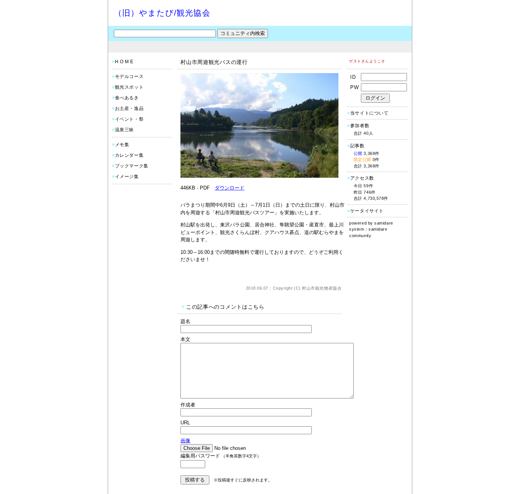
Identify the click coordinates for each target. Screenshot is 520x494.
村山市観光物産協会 (321, 288)
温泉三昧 (124, 129)
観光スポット (129, 87)
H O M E (124, 61)
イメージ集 (127, 176)
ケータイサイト (367, 211)
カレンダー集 (129, 155)
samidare (383, 223)
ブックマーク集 (131, 166)
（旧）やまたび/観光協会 (162, 12)
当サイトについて (369, 113)
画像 (185, 440)
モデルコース (129, 76)
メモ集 (122, 144)
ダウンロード (229, 188)
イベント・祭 (129, 119)
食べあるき (127, 97)
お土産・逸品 (129, 108)
